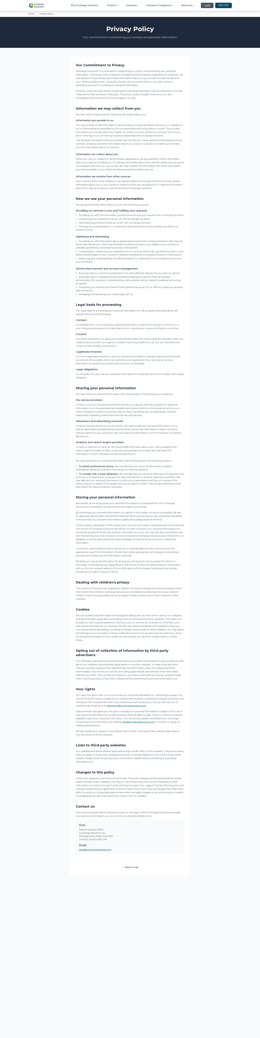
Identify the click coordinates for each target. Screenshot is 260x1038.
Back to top (131, 867)
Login (207, 5)
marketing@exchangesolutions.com (126, 705)
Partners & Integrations (159, 5)
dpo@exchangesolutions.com (138, 722)
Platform (112, 5)
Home (31, 14)
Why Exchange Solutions (84, 5)
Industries (131, 5)
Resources (187, 5)
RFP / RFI (223, 5)
